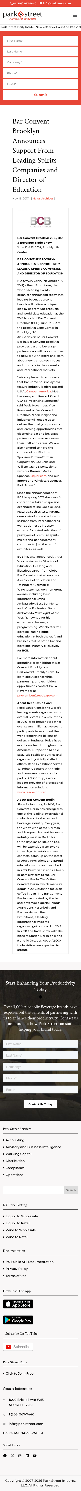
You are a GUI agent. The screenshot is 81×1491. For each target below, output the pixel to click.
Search (71, 1190)
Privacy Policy (17, 1269)
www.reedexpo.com (31, 792)
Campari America (38, 391)
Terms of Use (16, 1276)
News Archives (43, 198)
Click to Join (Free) (20, 1373)
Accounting (15, 1140)
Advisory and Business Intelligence (33, 1147)
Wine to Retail (17, 1237)
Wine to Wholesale (21, 1230)
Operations (14, 1175)
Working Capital (18, 1154)
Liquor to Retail (18, 1223)
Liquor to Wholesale (22, 1216)
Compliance (15, 1168)
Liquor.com (38, 476)
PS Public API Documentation (30, 1262)
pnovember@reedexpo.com (37, 695)
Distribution (15, 1161)
